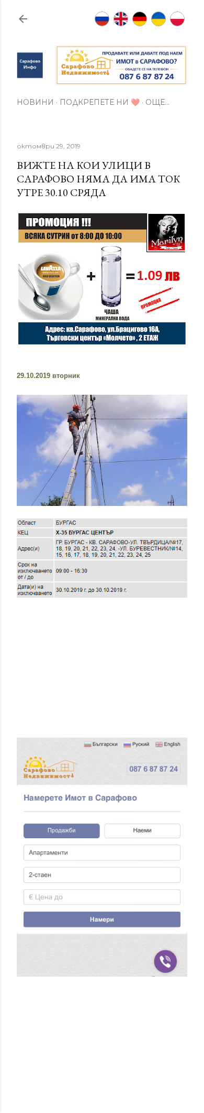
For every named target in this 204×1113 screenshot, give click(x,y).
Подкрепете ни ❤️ (100, 102)
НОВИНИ (35, 102)
